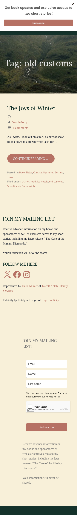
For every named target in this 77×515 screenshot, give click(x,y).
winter (32, 186)
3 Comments (20, 128)
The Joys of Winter (31, 108)
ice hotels (42, 181)
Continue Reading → (31, 158)
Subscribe (47, 427)
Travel (10, 177)
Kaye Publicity (50, 300)
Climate (37, 172)
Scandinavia (14, 186)
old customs (56, 181)
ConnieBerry (19, 122)
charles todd (29, 181)
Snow (25, 186)
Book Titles (25, 172)
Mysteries (48, 172)
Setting (59, 172)
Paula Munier (30, 286)
